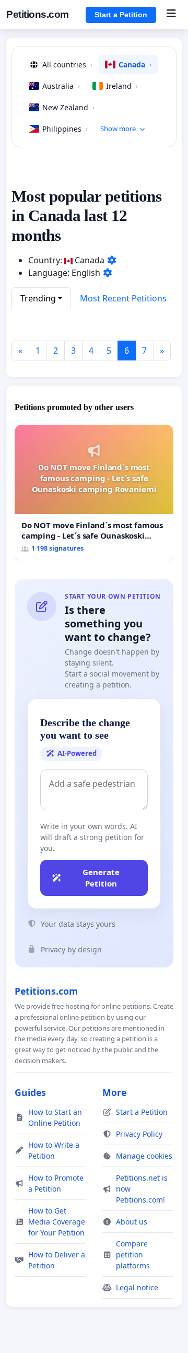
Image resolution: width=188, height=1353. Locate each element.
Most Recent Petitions (123, 298)
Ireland (122, 86)
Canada (135, 64)
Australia (61, 86)
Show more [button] (118, 128)
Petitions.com (37, 14)
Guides (30, 1092)
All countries (67, 64)
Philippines (65, 129)
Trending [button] (38, 298)
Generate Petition (101, 878)
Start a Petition (121, 14)
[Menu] (171, 14)
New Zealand (68, 107)
